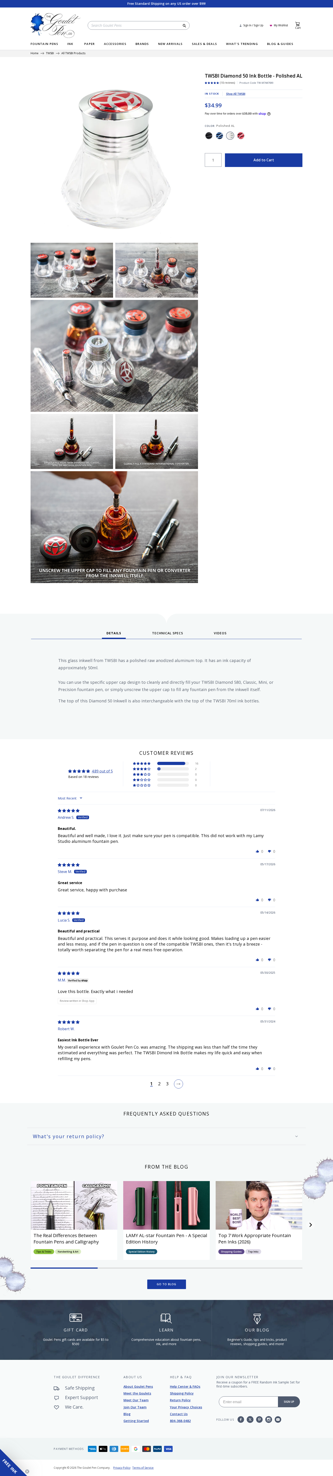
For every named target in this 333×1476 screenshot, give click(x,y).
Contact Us (179, 1414)
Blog (126, 1414)
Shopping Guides (231, 1251)
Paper (89, 44)
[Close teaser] (27, 1471)
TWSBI (50, 53)
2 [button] (159, 1083)
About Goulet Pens (138, 1386)
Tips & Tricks (43, 1251)
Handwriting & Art (68, 1251)
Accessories (115, 44)
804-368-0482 (180, 1421)
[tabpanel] (166, 687)
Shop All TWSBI (235, 94)
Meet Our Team (136, 1400)
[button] (142, 763)
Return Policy (180, 1400)
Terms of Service (143, 1468)
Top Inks (253, 1251)
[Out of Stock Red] (241, 136)
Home (35, 53)
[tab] (114, 635)
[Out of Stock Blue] (219, 136)
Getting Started (136, 1421)
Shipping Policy (182, 1393)
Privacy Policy (121, 1468)
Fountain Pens (44, 44)
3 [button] (167, 1083)
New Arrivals (170, 44)
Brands (142, 44)
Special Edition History (141, 1251)
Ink (70, 44)
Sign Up (289, 1402)
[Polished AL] (230, 136)
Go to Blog (166, 1284)
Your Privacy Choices (186, 1407)
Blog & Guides (280, 44)
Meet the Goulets (137, 1393)
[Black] (209, 136)
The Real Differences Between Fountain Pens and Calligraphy (66, 1238)
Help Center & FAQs (185, 1386)
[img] (69, 810)
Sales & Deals (204, 44)
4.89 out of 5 (102, 771)
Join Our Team (135, 1407)
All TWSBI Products (73, 53)
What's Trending (242, 44)
